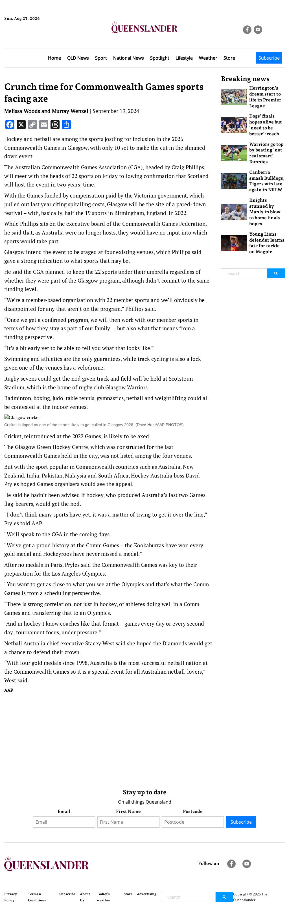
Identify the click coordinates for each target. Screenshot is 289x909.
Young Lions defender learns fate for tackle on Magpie (266, 242)
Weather (208, 58)
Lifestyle (184, 58)
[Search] (276, 273)
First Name (128, 811)
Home (54, 58)
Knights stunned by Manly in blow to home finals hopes (265, 212)
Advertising (146, 894)
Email (64, 811)
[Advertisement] (108, 739)
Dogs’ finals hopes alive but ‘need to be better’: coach (265, 124)
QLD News (78, 58)
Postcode (193, 811)
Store (229, 58)
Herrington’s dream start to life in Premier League (265, 96)
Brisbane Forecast (31, 37)
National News (128, 58)
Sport (101, 58)
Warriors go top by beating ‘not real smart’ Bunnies (266, 153)
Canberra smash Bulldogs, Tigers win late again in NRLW (266, 181)
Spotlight (159, 58)
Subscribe (269, 58)
